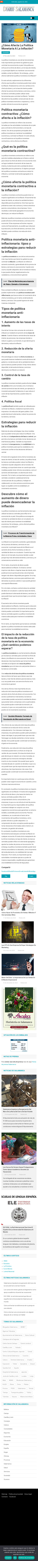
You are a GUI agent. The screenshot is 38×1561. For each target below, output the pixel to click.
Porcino (5, 1388)
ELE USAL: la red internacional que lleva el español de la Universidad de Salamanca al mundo (18, 1230)
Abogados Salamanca (10, 1327)
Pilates (26, 1384)
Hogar (6, 1452)
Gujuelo (16, 1368)
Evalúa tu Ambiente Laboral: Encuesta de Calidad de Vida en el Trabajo (33, 876)
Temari (31, 1388)
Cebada (17, 1347)
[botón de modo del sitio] (32, 18)
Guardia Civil (7, 1368)
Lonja (31, 1376)
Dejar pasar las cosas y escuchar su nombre (7, 876)
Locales (24, 1376)
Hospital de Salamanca (10, 1372)
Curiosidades (8, 1429)
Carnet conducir (25, 1343)
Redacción (22, 56)
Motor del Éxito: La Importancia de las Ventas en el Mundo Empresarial (18, 979)
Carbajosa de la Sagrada (11, 1339)
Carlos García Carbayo (10, 1343)
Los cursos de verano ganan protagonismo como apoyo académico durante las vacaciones (18, 1169)
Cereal (30, 1351)
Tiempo (5, 1392)
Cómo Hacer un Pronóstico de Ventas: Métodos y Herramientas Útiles (19, 914)
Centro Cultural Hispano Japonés (13, 1351)
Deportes (7, 1433)
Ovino (19, 1384)
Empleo (29, 1360)
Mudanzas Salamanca (23, 1380)
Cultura (5, 1360)
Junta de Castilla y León (10, 1376)
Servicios (7, 1471)
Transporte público (17, 1392)
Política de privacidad (16, 1494)
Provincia (7, 1460)
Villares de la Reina (26, 1397)
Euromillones (8, 1269)
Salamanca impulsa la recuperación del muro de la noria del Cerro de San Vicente (17, 1110)
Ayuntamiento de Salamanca (12, 1335)
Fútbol (15, 1364)
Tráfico (29, 1392)
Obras (12, 1384)
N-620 (5, 1384)
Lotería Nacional (9, 1271)
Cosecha (25, 1356)
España (6, 1448)
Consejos (7, 1421)
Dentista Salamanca (17, 1360)
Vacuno (14, 1397)
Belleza (6, 1409)
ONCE (5, 1261)
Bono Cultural (29, 1335)
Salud (6, 1468)
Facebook (12, 1497)
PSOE (13, 1388)
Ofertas (6, 1456)
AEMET (23, 1327)
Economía (6, 52)
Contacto (5, 1497)
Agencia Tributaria (9, 1331)
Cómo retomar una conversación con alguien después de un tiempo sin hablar (19, 1313)
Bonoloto (7, 1263)
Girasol (32, 1364)
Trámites (6, 1397)
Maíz (4, 1380)
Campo (6, 1413)
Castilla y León (7, 1347)
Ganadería (23, 1364)
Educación (7, 1440)
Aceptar (8, 1557)
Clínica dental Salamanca (11, 1356)
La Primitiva (7, 1266)
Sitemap (4, 1494)
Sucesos (7, 1479)
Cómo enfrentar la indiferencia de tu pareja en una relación (19, 1307)
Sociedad (7, 1475)
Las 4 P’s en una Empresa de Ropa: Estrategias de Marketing (19, 946)
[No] (35, 1553)
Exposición (6, 1364)
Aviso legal (28, 1494)
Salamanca (21, 1388)
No (15, 1557)
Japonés (24, 1372)
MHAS (11, 1380)
